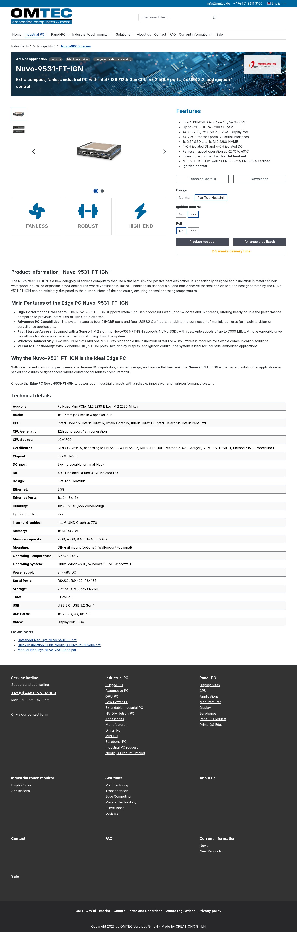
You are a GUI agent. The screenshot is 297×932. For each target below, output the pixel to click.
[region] (89, 151)
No (181, 214)
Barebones (208, 713)
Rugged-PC (114, 685)
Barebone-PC (115, 742)
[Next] (165, 151)
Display (205, 708)
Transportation (116, 791)
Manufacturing (116, 785)
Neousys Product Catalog (125, 753)
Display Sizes (210, 685)
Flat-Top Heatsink (211, 198)
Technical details (202, 179)
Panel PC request (213, 719)
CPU (203, 691)
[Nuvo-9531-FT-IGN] (99, 151)
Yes (193, 214)
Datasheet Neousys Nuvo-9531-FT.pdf (47, 640)
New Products (211, 851)
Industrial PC (116, 678)
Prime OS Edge (211, 725)
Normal (184, 198)
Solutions (113, 778)
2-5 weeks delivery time (231, 251)
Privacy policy (210, 911)
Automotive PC (116, 691)
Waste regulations (180, 911)
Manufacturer (116, 725)
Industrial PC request (121, 747)
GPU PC (111, 696)
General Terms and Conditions (138, 911)
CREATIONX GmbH (191, 926)
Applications (209, 696)
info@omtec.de (218, 3)
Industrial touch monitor (32, 778)
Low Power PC (116, 702)
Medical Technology (120, 802)
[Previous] (33, 151)
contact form (38, 714)
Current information (217, 838)
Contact (18, 838)
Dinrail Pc (112, 730)
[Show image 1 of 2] (96, 191)
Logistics (111, 813)
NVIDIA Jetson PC (119, 713)
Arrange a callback (259, 242)
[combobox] (174, 17)
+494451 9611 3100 (247, 3)
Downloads (260, 179)
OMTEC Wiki (86, 911)
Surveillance (114, 808)
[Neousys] (262, 64)
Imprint (104, 911)
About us (207, 778)
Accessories (114, 719)
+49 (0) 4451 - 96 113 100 (33, 693)
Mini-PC (111, 736)
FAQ (108, 838)
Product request (202, 242)
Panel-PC (208, 678)
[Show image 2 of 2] (102, 191)
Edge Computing (118, 796)
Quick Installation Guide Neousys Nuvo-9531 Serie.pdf (59, 645)
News (204, 846)
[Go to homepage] (41, 16)
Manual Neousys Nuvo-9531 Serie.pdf (47, 650)
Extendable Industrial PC (124, 708)
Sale (15, 876)
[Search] (214, 17)
